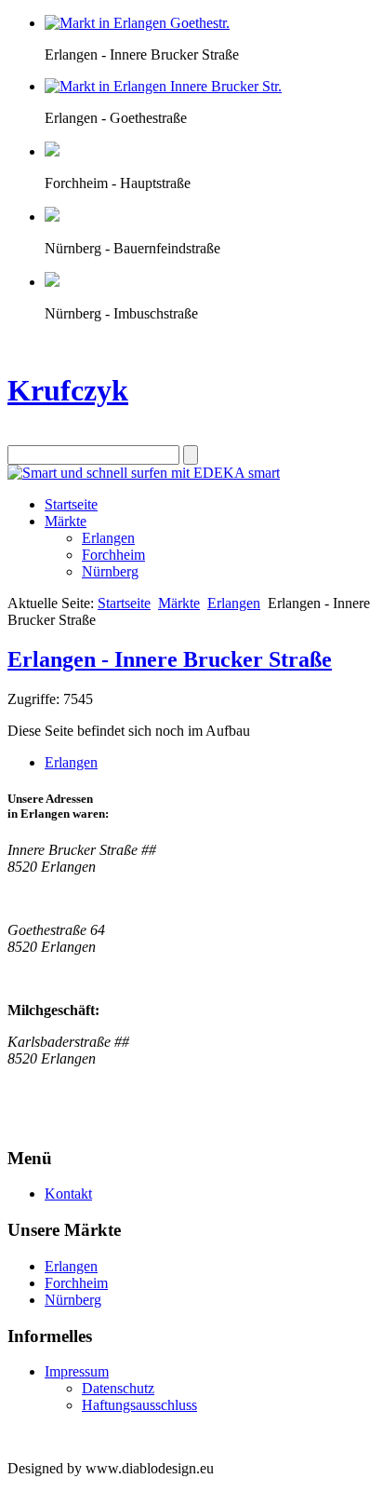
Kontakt (68, 1193)
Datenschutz (118, 1388)
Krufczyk (67, 390)
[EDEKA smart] (143, 473)
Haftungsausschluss (139, 1405)
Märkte (65, 521)
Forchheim (113, 555)
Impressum (77, 1371)
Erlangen (108, 538)
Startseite (71, 504)
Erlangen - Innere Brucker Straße (169, 659)
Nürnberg (110, 571)
